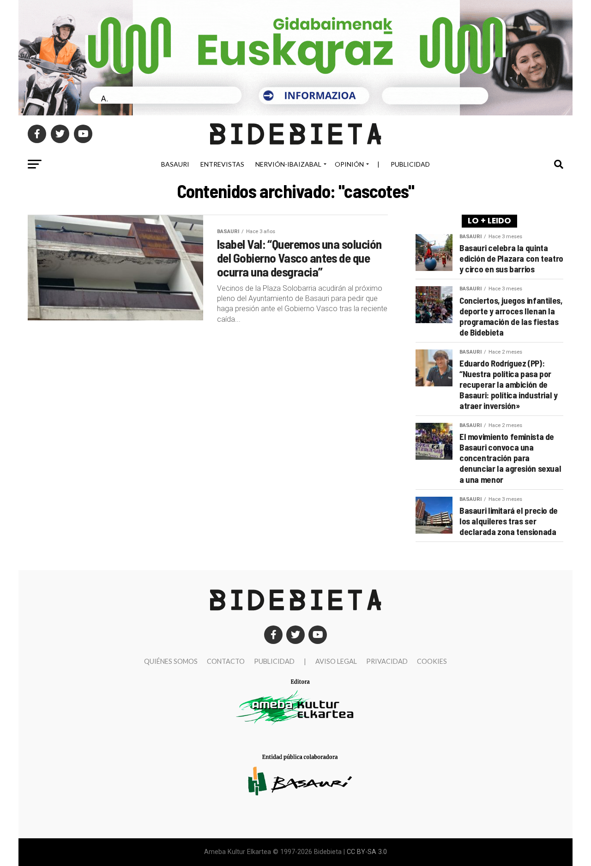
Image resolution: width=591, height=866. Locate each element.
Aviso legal (336, 661)
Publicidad (410, 164)
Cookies (432, 661)
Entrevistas (222, 164)
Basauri (175, 164)
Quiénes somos (171, 661)
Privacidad (387, 661)
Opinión (349, 164)
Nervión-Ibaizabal (288, 164)
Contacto (226, 661)
